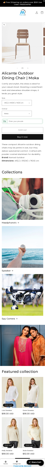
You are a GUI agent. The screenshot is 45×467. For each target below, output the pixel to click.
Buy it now (22, 137)
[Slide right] (27, 68)
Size (3, 98)
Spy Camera (8, 318)
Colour (4, 109)
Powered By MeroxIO (22, 466)
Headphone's (9, 222)
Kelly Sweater (7, 450)
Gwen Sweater (28, 410)
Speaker (6, 270)
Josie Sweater (28, 450)
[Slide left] (17, 68)
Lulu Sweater (7, 410)
